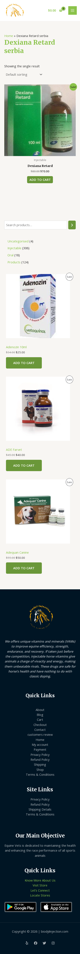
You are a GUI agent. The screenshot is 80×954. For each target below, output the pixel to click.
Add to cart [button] (40, 179)
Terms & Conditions (40, 774)
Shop (40, 769)
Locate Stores (40, 895)
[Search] (72, 225)
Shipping (40, 764)
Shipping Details (40, 809)
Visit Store (40, 885)
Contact (40, 729)
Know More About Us (40, 880)
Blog (40, 714)
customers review (40, 734)
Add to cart (24, 363)
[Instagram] (53, 943)
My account (40, 744)
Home (8, 36)
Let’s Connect (40, 890)
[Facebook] (35, 943)
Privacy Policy (40, 754)
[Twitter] (44, 943)
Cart (40, 719)
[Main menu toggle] (72, 10)
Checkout (40, 725)
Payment (40, 749)
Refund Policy (40, 759)
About (40, 710)
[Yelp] (27, 943)
